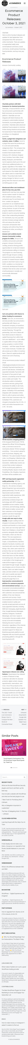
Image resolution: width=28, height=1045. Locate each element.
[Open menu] (24, 3)
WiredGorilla (7, 840)
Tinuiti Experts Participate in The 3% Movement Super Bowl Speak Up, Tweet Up (13, 760)
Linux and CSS (7, 963)
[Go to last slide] (4, 752)
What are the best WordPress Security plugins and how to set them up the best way (13, 788)
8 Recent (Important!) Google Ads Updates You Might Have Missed (22, 717)
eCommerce (14, 7)
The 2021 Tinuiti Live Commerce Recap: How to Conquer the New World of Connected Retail (7, 717)
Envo (4, 1019)
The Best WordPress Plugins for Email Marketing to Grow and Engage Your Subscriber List (13, 992)
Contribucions (7, 986)
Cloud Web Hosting (9, 818)
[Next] (24, 752)
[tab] (12, 767)
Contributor (10, 27)
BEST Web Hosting (8, 933)
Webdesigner (7, 863)
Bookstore (6, 890)
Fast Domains (7, 908)
